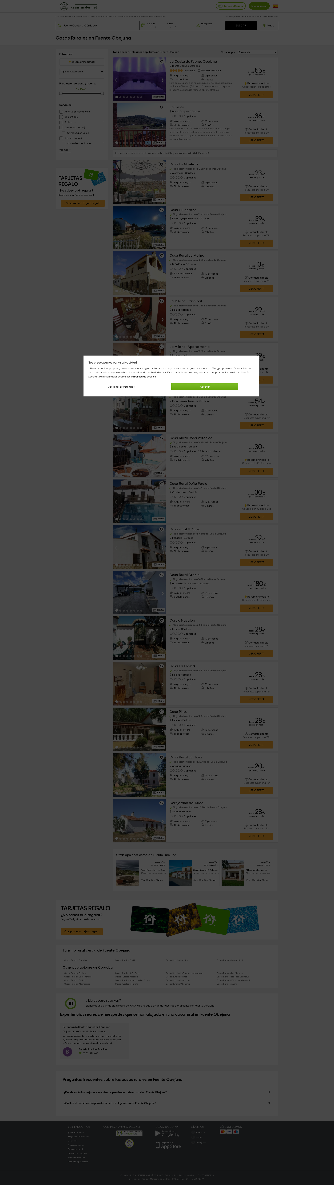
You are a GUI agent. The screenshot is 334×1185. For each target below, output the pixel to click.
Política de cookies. (145, 377)
